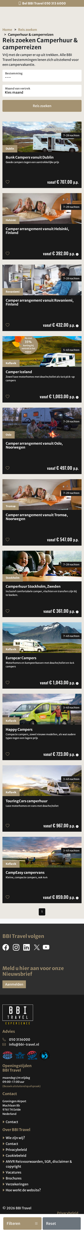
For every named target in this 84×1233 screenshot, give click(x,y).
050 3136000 (19, 1039)
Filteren (13, 1223)
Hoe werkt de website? (23, 1190)
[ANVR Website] (7, 1055)
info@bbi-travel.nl (24, 1044)
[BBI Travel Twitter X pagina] (37, 949)
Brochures (13, 1178)
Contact (11, 1122)
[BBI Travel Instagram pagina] (17, 949)
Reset (51, 1223)
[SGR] (32, 1055)
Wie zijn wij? (15, 1138)
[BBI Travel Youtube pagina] (47, 949)
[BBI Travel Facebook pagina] (6, 949)
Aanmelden (14, 984)
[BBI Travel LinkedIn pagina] (27, 949)
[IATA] (20, 1055)
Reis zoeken (27, 30)
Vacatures (13, 1172)
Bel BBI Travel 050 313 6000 (44, 3)
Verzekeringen (16, 1184)
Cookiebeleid (15, 1156)
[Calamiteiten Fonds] (45, 1055)
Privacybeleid (16, 1150)
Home (7, 30)
